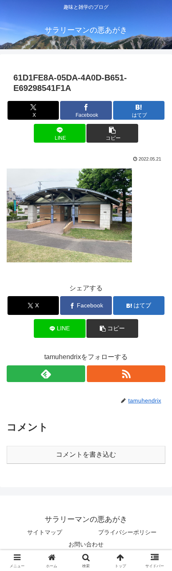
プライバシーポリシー (127, 532)
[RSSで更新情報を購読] (126, 373)
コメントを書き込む (86, 454)
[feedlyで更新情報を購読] (46, 373)
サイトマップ (44, 532)
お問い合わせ (86, 544)
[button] (112, 133)
